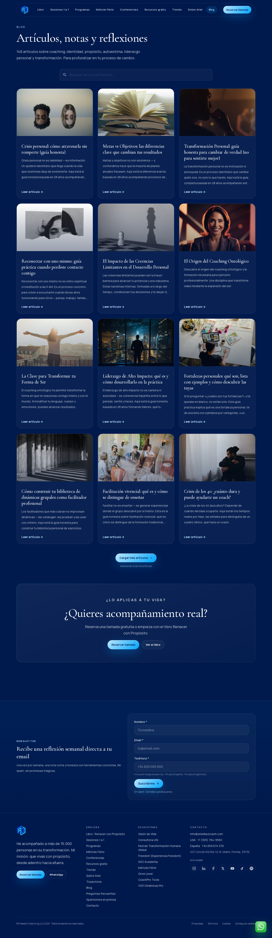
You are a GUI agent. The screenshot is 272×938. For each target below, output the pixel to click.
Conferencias (129, 9)
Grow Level (145, 874)
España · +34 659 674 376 (207, 846)
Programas (82, 9)
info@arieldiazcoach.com (206, 834)
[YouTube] (232, 868)
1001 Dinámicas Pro (150, 886)
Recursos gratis (155, 9)
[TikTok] (242, 868)
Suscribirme (146, 783)
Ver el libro (153, 645)
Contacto (92, 905)
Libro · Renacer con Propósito (105, 834)
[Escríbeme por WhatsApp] (260, 926)
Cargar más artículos (133, 558)
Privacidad (197, 923)
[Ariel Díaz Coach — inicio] (25, 10)
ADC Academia (148, 862)
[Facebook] (213, 868)
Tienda (177, 9)
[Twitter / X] (223, 868)
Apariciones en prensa (101, 899)
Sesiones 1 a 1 (59, 9)
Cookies (226, 923)
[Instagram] (194, 868)
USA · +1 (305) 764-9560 (206, 840)
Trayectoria (94, 882)
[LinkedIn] (204, 868)
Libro (40, 9)
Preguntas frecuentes (100, 893)
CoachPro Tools (148, 880)
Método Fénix (105, 9)
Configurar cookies (245, 923)
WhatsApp (56, 874)
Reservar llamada (237, 10)
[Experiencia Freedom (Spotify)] (251, 868)
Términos (213, 923)
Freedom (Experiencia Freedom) (159, 856)
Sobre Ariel (195, 9)
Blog (211, 9)
